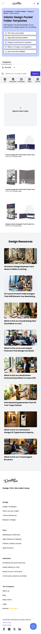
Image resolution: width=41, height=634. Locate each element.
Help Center (7, 600)
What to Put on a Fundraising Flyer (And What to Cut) (20, 322)
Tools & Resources (10, 515)
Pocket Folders (20, 11)
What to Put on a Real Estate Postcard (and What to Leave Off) (20, 376)
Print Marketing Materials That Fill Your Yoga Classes (20, 403)
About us (6, 591)
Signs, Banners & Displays (12, 539)
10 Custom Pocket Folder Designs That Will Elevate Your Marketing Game (19, 296)
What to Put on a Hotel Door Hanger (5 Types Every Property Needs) (18, 432)
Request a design (9, 520)
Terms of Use (7, 622)
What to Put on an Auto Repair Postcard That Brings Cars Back (19, 349)
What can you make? (11, 511)
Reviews (6, 608)
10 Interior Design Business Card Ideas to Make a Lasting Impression (19, 269)
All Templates (9, 11)
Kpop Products (8, 548)
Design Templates (10, 507)
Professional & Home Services (14, 563)
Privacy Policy (7, 625)
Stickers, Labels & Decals (12, 543)
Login (5, 604)
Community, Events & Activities (15, 576)
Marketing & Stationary (11, 535)
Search (35, 73)
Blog (4, 595)
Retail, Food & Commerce (12, 571)
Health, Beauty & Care (11, 567)
